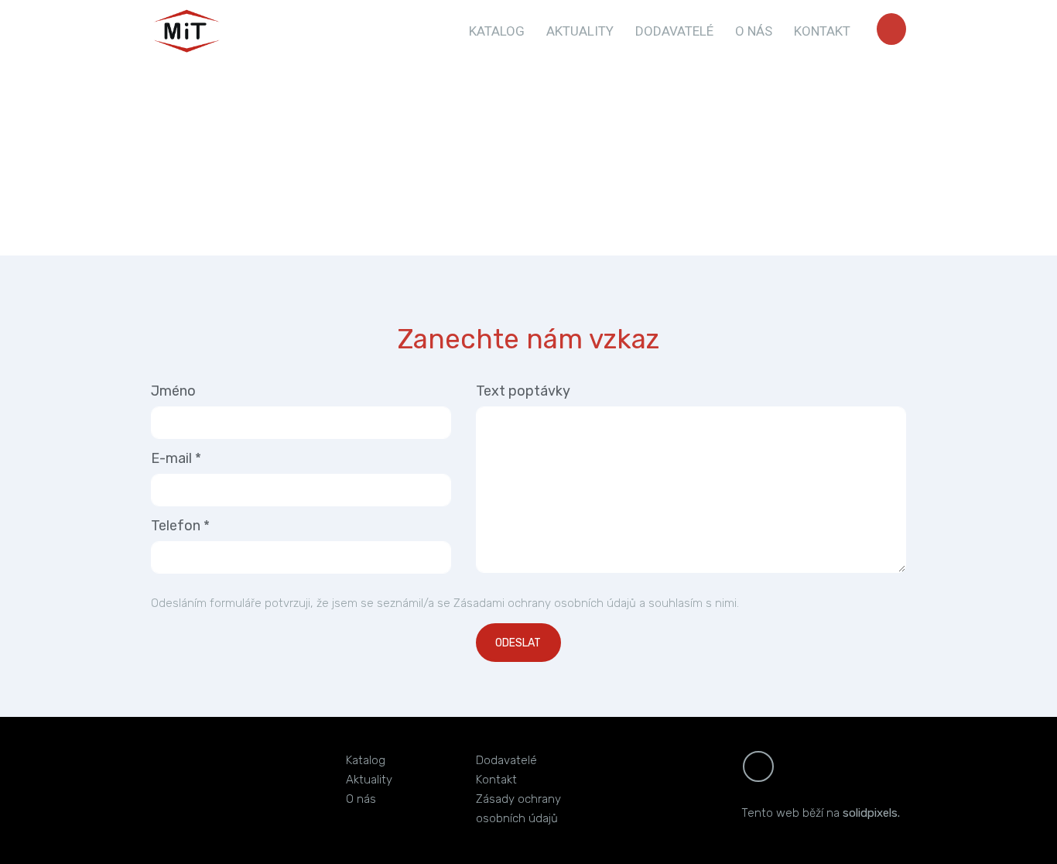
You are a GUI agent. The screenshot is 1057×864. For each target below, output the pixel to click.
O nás (361, 799)
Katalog (365, 760)
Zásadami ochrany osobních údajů (544, 603)
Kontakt (496, 780)
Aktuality (369, 780)
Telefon (180, 525)
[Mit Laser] (187, 31)
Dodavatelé (506, 760)
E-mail (176, 458)
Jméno (173, 390)
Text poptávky (523, 390)
